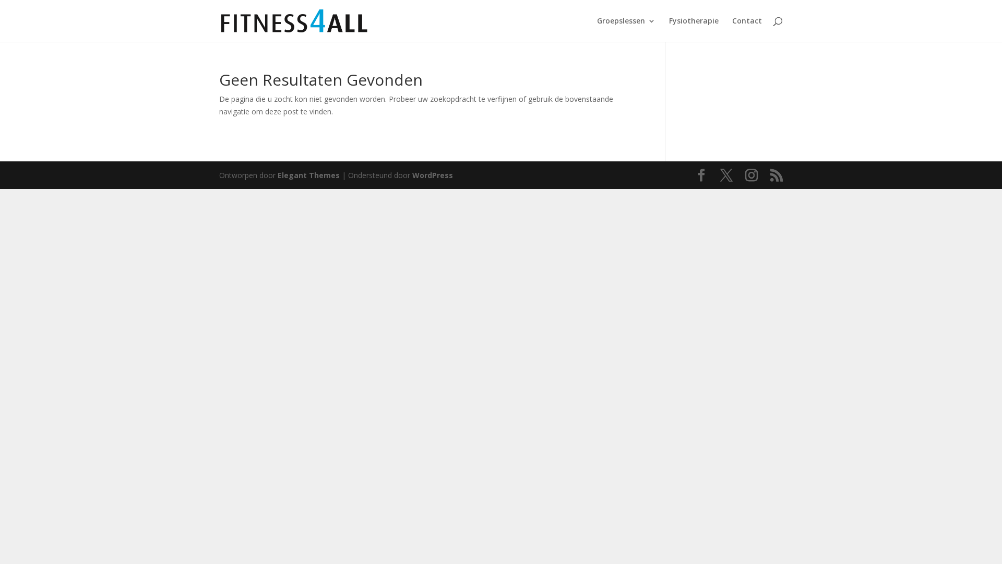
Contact (747, 21)
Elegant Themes (309, 175)
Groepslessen (621, 21)
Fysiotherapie (694, 21)
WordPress (432, 175)
